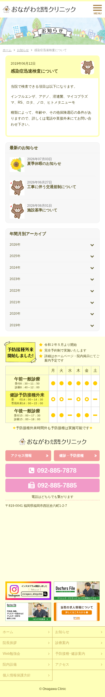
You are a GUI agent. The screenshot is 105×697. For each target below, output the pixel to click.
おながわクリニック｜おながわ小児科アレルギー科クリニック (39, 9)
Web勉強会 (11, 654)
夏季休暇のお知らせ (44, 163)
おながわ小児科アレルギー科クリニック (52, 442)
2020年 (15, 313)
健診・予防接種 (71, 455)
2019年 (15, 325)
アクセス (62, 664)
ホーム (7, 50)
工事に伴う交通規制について (51, 187)
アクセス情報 (21, 455)
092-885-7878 (56, 470)
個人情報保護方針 (17, 675)
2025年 (15, 256)
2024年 (15, 267)
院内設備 (10, 664)
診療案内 (62, 643)
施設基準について (42, 210)
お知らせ (23, 50)
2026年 (15, 244)
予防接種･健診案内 (70, 654)
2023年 (15, 279)
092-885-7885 (57, 485)
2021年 (15, 302)
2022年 (15, 290)
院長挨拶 (10, 643)
